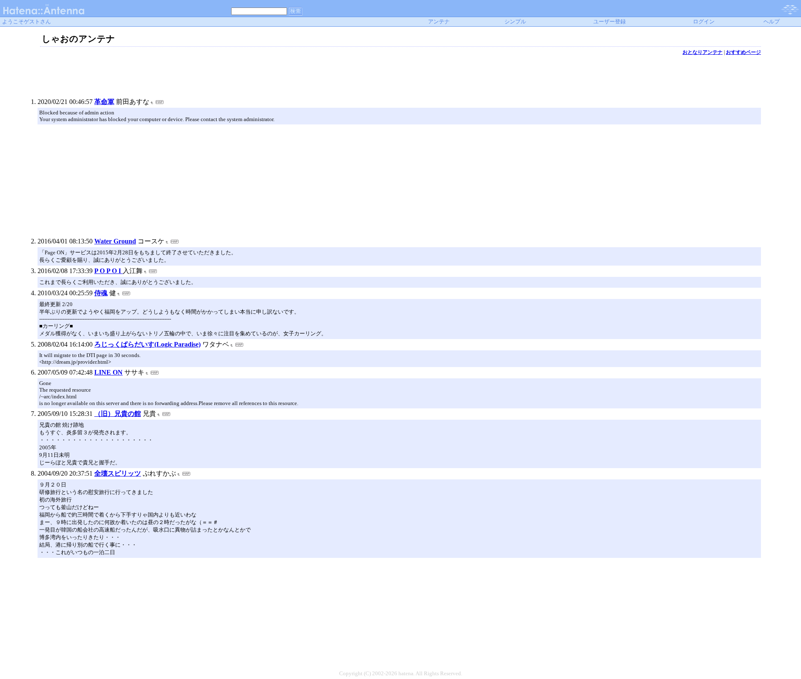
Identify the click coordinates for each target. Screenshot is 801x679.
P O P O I (108, 270)
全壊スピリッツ (117, 473)
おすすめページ (743, 52)
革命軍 (104, 101)
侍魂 (101, 292)
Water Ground (115, 241)
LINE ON (108, 372)
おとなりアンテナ (703, 52)
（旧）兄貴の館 (117, 413)
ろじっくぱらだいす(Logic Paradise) (147, 344)
